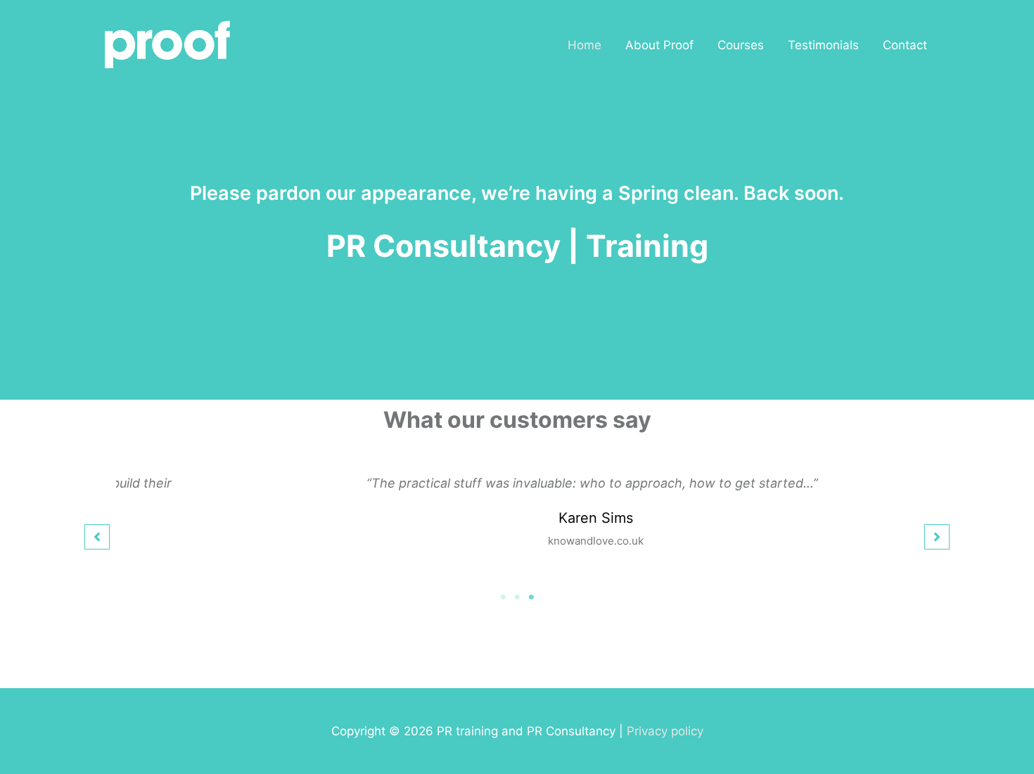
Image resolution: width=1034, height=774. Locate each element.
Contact (905, 45)
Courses (740, 45)
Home (584, 45)
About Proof (659, 45)
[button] (97, 537)
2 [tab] (517, 597)
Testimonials (823, 45)
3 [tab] (531, 597)
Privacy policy (665, 731)
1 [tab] (503, 597)
